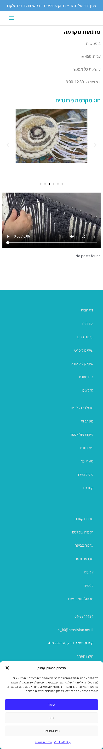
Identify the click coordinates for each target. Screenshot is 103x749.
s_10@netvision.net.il (75, 629)
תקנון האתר (85, 656)
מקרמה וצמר (84, 558)
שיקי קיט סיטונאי (82, 363)
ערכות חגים (85, 336)
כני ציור (88, 585)
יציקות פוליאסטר (81, 434)
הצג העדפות (51, 730)
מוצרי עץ (87, 461)
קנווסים (88, 487)
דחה (51, 717)
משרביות (87, 421)
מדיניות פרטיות (43, 742)
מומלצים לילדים (82, 407)
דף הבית (87, 310)
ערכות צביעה (84, 545)
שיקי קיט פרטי (83, 350)
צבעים (88, 572)
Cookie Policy (62, 742)
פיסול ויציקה (85, 474)
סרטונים (87, 390)
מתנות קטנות (83, 518)
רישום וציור (86, 447)
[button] (7, 668)
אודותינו (87, 323)
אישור (51, 704)
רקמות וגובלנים (82, 532)
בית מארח (86, 376)
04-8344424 (83, 616)
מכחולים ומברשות (80, 598)
